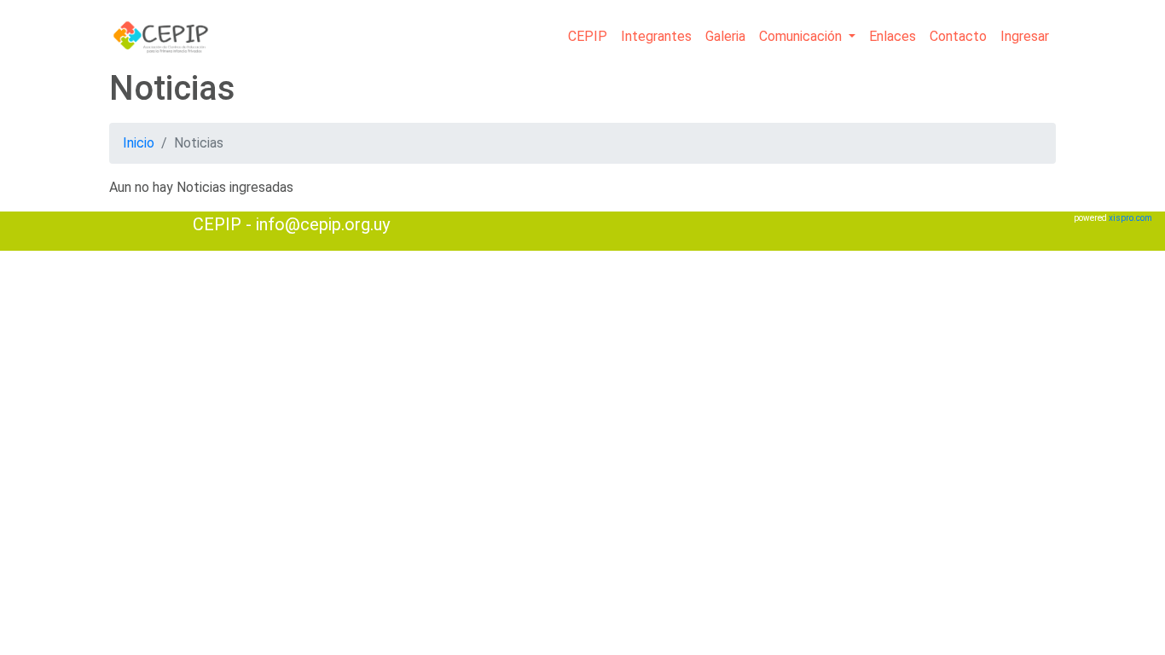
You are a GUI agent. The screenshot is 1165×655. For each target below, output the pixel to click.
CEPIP (587, 36)
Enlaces (892, 36)
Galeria (725, 36)
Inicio (138, 143)
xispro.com (1130, 218)
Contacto (958, 36)
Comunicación (802, 36)
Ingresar (1024, 36)
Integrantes (656, 36)
